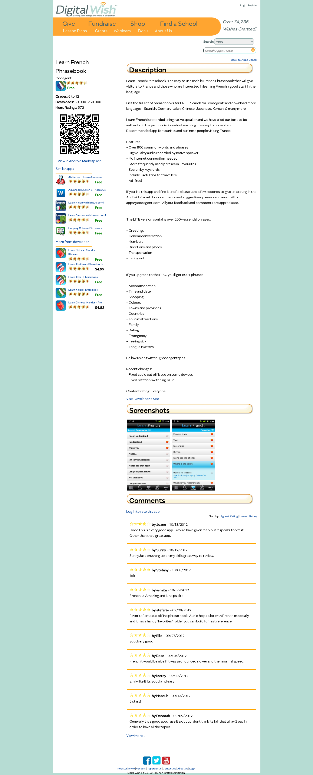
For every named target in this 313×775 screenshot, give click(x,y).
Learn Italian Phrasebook (83, 290)
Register (252, 5)
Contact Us (169, 768)
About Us (163, 30)
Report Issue (154, 768)
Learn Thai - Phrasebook (83, 277)
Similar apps (65, 168)
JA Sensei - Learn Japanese (85, 177)
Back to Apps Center (244, 60)
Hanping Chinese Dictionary (85, 228)
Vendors (141, 768)
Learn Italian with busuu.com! (86, 202)
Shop (137, 23)
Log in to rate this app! (143, 511)
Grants (101, 30)
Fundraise (102, 23)
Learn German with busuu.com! (87, 215)
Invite (131, 768)
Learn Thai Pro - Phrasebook (85, 264)
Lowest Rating (248, 516)
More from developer (72, 241)
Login (243, 5)
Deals (143, 30)
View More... (135, 735)
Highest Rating (229, 516)
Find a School (178, 23)
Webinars (122, 30)
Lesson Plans (75, 30)
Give (68, 23)
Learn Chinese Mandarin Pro (85, 302)
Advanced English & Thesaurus (87, 190)
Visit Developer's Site (142, 398)
